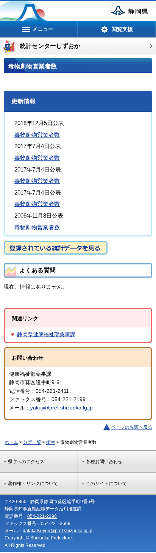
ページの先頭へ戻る (131, 427)
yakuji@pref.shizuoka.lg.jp (61, 408)
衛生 (50, 442)
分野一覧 (32, 442)
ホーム (11, 442)
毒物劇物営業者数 (37, 134)
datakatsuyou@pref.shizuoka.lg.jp (57, 530)
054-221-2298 (42, 516)
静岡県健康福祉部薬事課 (46, 334)
